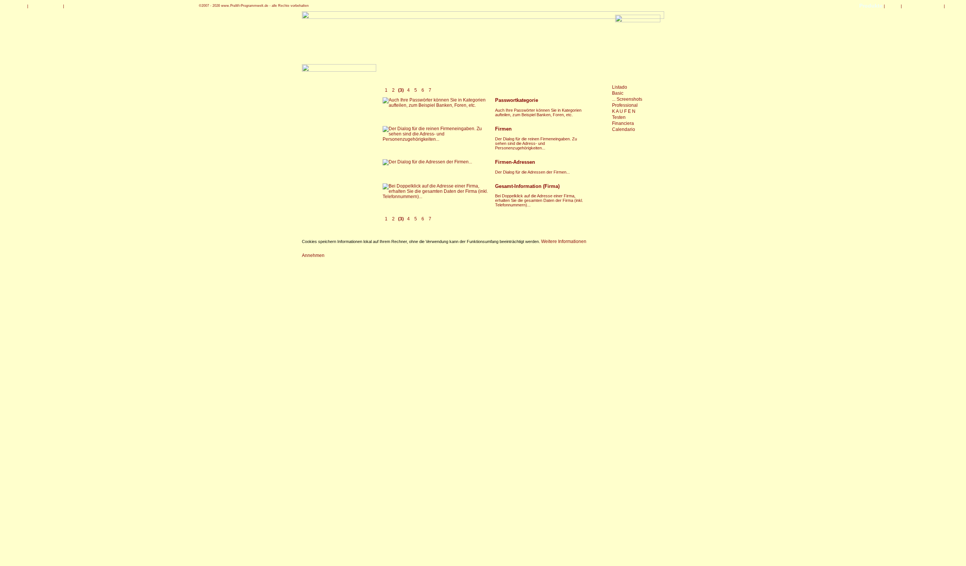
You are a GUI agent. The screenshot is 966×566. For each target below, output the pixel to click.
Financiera (623, 123)
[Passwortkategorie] (436, 105)
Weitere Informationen (563, 241)
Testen (619, 117)
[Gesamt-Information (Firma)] (436, 196)
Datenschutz (45, 6)
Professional (625, 105)
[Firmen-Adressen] (427, 162)
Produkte (871, 6)
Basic (617, 93)
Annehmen (313, 255)
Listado (619, 87)
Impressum (79, 6)
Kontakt (16, 6)
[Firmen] (436, 139)
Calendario (623, 129)
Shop (893, 6)
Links (953, 6)
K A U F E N (623, 111)
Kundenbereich (923, 6)
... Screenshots (627, 99)
